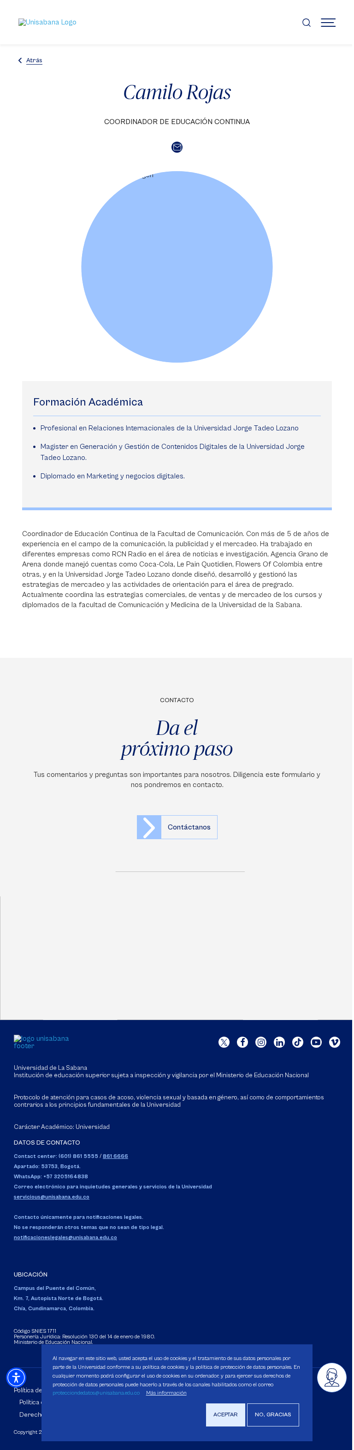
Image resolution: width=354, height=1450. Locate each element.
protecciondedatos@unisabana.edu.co (96, 1393)
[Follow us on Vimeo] (334, 1042)
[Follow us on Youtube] (316, 1042)
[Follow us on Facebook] (242, 1042)
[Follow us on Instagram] (260, 1042)
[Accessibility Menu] (16, 1377)
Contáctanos (189, 827)
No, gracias (273, 1414)
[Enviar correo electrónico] (177, 147)
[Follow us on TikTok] (297, 1042)
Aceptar (225, 1414)
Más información (166, 1393)
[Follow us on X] (224, 1042)
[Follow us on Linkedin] (279, 1042)
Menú (328, 22)
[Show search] (306, 22)
